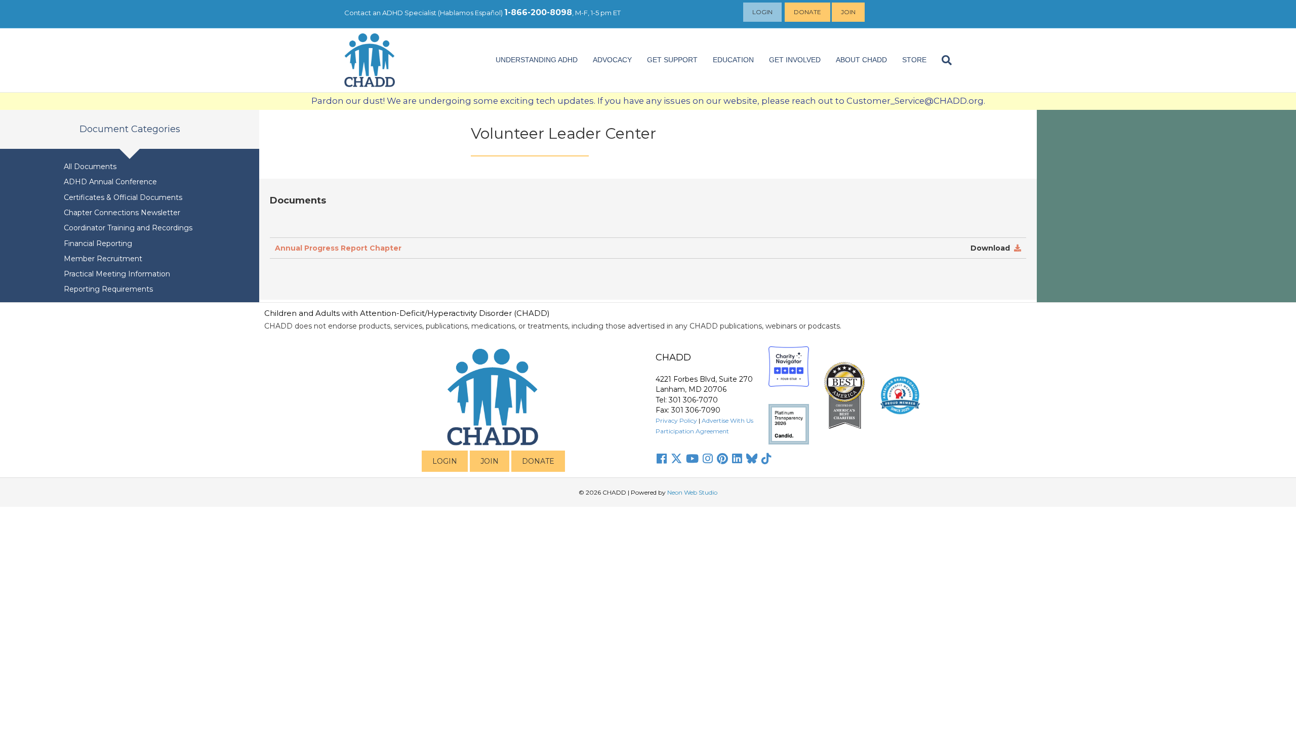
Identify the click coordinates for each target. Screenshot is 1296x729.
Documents (299, 200)
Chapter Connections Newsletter (122, 212)
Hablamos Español (470, 13)
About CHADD (861, 60)
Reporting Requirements (108, 289)
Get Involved (795, 60)
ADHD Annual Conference (110, 181)
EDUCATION (733, 60)
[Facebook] (662, 459)
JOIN (489, 461)
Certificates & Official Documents (123, 197)
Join (848, 12)
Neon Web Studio (692, 492)
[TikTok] (766, 459)
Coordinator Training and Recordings (128, 227)
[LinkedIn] (737, 459)
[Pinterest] (722, 459)
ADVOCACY (612, 60)
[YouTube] (692, 459)
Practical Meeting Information (117, 273)
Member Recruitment (103, 258)
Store (914, 60)
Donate (807, 12)
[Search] (943, 60)
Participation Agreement (692, 431)
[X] (676, 459)
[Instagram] (708, 459)
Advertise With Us (727, 420)
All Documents (90, 166)
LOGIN (444, 461)
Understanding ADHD (537, 60)
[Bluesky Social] (751, 459)
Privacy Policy (676, 420)
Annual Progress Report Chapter (338, 248)
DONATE (538, 461)
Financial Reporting (98, 243)
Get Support (672, 60)
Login (762, 12)
